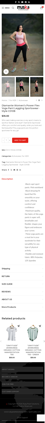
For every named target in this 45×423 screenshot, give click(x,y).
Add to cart (20, 140)
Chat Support (22, 418)
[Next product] (41, 100)
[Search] (13, 8)
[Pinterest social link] (25, 2)
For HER (12, 100)
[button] (4, 44)
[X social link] (19, 2)
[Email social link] (22, 2)
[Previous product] (36, 100)
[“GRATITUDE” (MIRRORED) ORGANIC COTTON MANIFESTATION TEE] (12, 333)
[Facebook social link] (15, 2)
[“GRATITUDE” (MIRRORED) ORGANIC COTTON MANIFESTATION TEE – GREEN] (33, 333)
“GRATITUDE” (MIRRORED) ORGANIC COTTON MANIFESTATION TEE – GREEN (33, 350)
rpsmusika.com (35, 412)
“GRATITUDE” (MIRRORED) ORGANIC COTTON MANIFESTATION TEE (12, 350)
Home (4, 100)
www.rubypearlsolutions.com (15, 412)
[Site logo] (23, 8)
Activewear (23, 100)
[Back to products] (39, 100)
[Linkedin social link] (28, 2)
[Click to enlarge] (6, 71)
